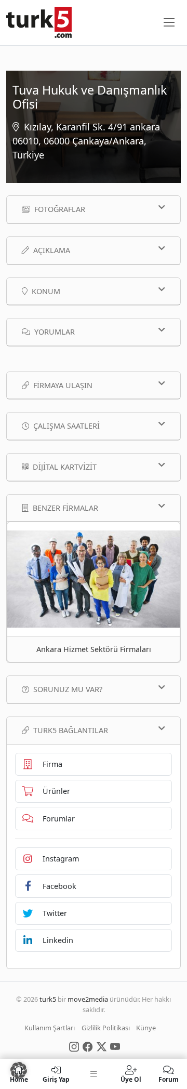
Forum (168, 1079)
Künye (146, 1027)
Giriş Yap (56, 1079)
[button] (18, 1070)
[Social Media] (74, 1046)
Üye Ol (131, 1079)
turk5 (47, 999)
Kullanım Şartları (49, 1027)
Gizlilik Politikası (106, 1027)
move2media (88, 999)
